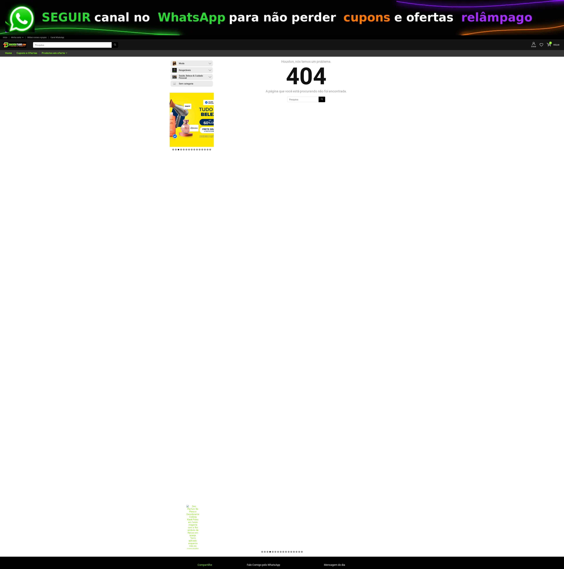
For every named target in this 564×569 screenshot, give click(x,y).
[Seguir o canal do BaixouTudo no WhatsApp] (282, 17)
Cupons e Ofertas (26, 53)
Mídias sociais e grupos (37, 37)
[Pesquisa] (115, 45)
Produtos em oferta (53, 53)
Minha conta (16, 37)
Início (5, 37)
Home (8, 53)
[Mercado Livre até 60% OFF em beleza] (192, 120)
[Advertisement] (282, 484)
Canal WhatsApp (57, 37)
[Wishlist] (541, 45)
